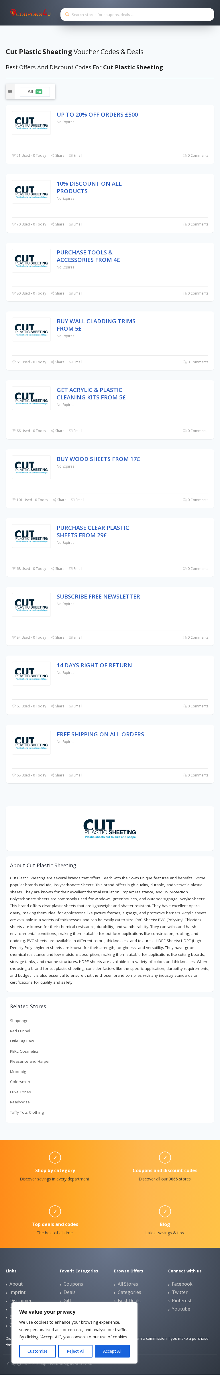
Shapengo (19, 1020)
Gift (67, 1300)
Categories (129, 1292)
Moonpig (18, 1071)
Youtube (181, 1309)
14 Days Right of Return (94, 665)
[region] (74, 1333)
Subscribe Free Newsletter (98, 596)
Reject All (75, 1351)
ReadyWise (20, 1102)
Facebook (182, 1284)
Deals (70, 1292)
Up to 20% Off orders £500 (97, 114)
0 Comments (197, 155)
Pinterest (182, 1300)
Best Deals (129, 1300)
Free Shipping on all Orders (100, 734)
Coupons (73, 1284)
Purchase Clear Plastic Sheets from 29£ (93, 531)
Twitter (180, 1292)
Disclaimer (20, 1300)
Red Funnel (20, 1030)
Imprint (17, 1292)
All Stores (128, 1284)
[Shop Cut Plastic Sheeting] (110, 828)
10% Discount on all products (89, 187)
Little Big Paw (22, 1040)
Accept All (112, 1351)
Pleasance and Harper (30, 1061)
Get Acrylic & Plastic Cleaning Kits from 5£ (91, 393)
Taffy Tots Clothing (27, 1112)
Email (77, 155)
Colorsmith (20, 1081)
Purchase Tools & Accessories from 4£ (88, 256)
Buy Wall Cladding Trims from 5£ (96, 324)
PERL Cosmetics (24, 1051)
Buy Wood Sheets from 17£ (98, 459)
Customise (38, 1351)
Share (59, 155)
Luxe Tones (20, 1091)
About (16, 1284)
